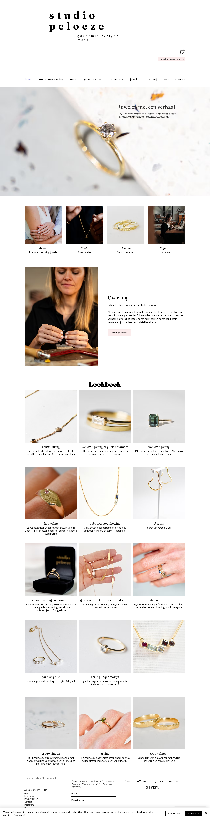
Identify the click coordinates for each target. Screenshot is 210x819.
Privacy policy (31, 798)
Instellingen (174, 813)
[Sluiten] (206, 813)
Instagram (29, 804)
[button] (182, 52)
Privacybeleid (19, 815)
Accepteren (193, 813)
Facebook (29, 795)
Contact (28, 801)
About (27, 792)
